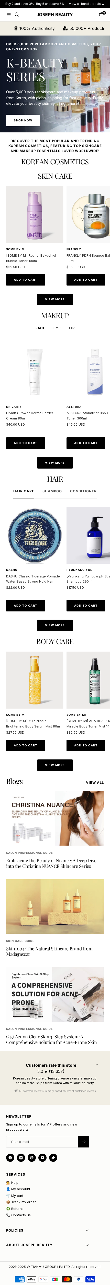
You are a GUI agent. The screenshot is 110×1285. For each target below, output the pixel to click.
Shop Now (23, 120)
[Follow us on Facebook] (10, 1158)
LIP (72, 328)
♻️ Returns (15, 1209)
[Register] (83, 1141)
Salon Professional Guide (29, 853)
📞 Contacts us (18, 1215)
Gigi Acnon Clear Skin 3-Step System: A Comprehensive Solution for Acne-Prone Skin (51, 1039)
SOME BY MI (16, 249)
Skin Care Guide (20, 941)
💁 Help (12, 1182)
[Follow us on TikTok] (53, 1158)
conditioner (83, 491)
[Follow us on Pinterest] (32, 1158)
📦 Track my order (21, 1202)
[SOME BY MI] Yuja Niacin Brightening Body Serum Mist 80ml (33, 723)
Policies (15, 1230)
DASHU (11, 570)
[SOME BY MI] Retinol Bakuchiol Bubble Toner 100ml (31, 258)
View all (95, 782)
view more (55, 299)
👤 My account (18, 1189)
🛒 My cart (14, 1195)
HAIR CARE (23, 491)
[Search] (16, 14)
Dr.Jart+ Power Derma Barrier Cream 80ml (29, 415)
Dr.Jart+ (14, 406)
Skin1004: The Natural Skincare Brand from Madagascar (49, 951)
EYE (57, 328)
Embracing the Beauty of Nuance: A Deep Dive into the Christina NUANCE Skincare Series (51, 863)
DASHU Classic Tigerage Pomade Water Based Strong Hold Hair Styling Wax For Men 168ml (33, 579)
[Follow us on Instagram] (21, 1158)
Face (40, 328)
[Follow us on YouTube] (42, 1158)
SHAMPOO (52, 491)
